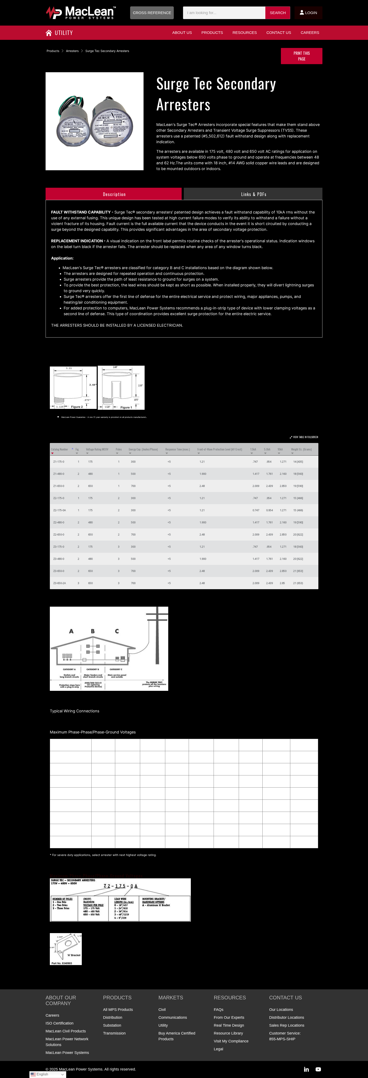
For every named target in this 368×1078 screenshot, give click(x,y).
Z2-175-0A (59, 510)
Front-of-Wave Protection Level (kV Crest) (219, 449)
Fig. (77, 449)
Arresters (72, 51)
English (42, 1074)
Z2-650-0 (58, 534)
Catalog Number (59, 449)
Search (278, 13)
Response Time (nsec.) (177, 449)
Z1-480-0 (58, 474)
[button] (152, 12)
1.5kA (253, 449)
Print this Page (302, 56)
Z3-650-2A (59, 583)
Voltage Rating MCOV (97, 449)
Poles (119, 449)
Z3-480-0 (58, 559)
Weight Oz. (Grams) (301, 449)
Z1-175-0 (58, 461)
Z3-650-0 (58, 571)
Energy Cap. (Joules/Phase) (143, 449)
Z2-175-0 (58, 498)
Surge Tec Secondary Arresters (107, 51)
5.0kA (267, 449)
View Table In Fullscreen (305, 437)
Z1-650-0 (58, 486)
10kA (280, 449)
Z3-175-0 (58, 546)
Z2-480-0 (58, 522)
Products (53, 51)
